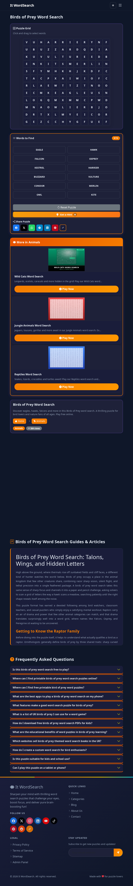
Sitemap (18, 856)
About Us (76, 811)
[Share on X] (24, 228)
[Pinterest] (13, 828)
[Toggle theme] (113, 5)
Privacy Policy (21, 844)
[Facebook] (13, 820)
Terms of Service (23, 850)
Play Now (68, 289)
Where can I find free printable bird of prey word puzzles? (48, 687)
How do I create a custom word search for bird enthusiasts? (50, 750)
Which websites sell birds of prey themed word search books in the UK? (57, 741)
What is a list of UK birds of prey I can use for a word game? (49, 714)
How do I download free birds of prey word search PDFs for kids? (52, 723)
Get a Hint (66, 214)
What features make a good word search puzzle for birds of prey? (53, 705)
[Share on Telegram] (39, 228)
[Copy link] (63, 228)
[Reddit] (21, 828)
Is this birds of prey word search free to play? (41, 669)
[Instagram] (29, 820)
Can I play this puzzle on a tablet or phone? (39, 767)
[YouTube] (45, 820)
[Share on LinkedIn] (47, 228)
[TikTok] (54, 820)
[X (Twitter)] (21, 820)
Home (20, 421)
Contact (76, 816)
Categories (77, 799)
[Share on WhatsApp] (32, 228)
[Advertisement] (66, 459)
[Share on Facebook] (16, 228)
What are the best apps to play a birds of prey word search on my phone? (58, 696)
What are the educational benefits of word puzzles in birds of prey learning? (60, 732)
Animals (40, 421)
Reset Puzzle (68, 207)
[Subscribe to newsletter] (118, 852)
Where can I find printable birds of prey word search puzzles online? (55, 678)
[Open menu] (120, 5)
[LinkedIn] (37, 820)
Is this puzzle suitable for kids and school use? (41, 758)
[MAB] (29, 828)
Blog (74, 805)
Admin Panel (20, 862)
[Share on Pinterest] (55, 228)
